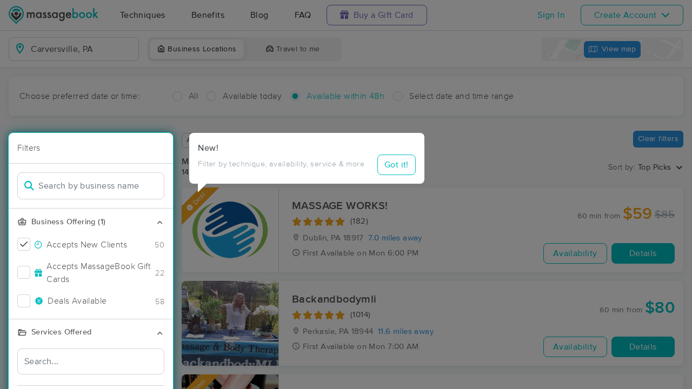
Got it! (396, 164)
